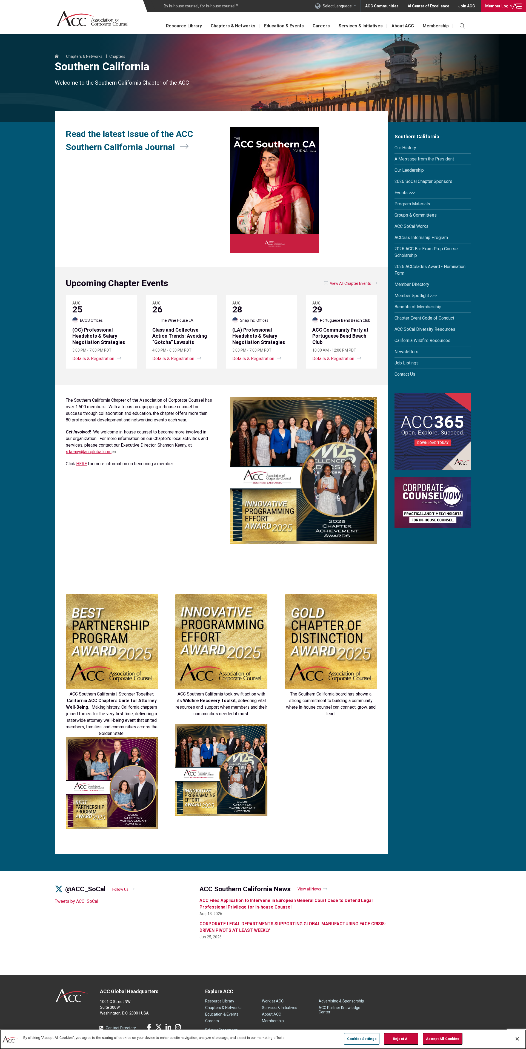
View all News (309, 889)
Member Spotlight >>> (416, 295)
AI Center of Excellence (428, 6)
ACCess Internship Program (421, 237)
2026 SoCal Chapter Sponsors (423, 181)
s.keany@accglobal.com (89, 451)
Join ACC (466, 6)
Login (498, 6)
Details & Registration (93, 358)
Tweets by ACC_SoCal (76, 901)
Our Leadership (409, 170)
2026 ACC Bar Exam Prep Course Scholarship (426, 252)
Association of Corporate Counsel (92, 19)
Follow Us (120, 889)
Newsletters (406, 351)
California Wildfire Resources (422, 340)
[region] (263, 1039)
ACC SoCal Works (411, 226)
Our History (405, 147)
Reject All (401, 1039)
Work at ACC (273, 1001)
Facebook (149, 1027)
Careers (321, 25)
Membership (436, 25)
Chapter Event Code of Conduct (424, 318)
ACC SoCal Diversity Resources (425, 329)
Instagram (177, 1027)
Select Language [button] (337, 6)
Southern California (417, 136)
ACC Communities (382, 6)
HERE (81, 463)
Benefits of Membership (418, 306)
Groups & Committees (416, 215)
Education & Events (284, 25)
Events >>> (405, 192)
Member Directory (412, 284)
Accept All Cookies (442, 1039)
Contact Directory (121, 1028)
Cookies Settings (361, 1039)
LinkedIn (168, 1027)
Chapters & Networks (233, 25)
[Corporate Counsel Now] (433, 526)
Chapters (117, 56)
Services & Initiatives (361, 25)
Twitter (158, 1027)
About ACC (402, 25)
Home (57, 56)
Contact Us (405, 374)
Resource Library (184, 25)
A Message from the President (424, 159)
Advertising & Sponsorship (341, 1001)
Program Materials (412, 203)
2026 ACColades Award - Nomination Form (430, 270)
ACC (72, 995)
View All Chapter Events (350, 283)
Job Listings (407, 363)
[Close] (517, 1039)
